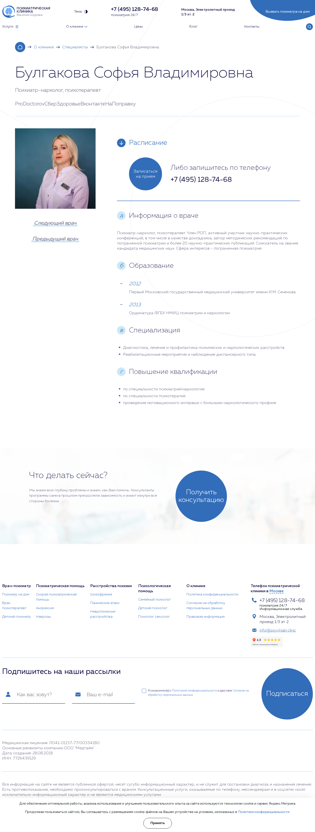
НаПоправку (120, 104)
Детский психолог (152, 608)
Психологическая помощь (154, 588)
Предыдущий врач (55, 238)
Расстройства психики (111, 586)
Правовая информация (205, 617)
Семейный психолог (154, 599)
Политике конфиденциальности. (264, 812)
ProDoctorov (30, 104)
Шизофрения (101, 594)
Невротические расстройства (102, 614)
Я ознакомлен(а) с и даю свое (198, 692)
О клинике (44, 47)
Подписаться (287, 693)
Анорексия (45, 608)
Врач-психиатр (16, 586)
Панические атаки (104, 603)
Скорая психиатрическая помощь (56, 597)
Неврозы (43, 617)
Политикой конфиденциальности (194, 690)
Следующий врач (55, 223)
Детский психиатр (16, 617)
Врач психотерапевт (14, 605)
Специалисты (75, 47)
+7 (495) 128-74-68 (201, 179)
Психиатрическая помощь (60, 586)
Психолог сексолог (154, 617)
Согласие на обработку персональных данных (205, 605)
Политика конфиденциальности (212, 594)
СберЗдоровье (62, 104)
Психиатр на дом (15, 594)
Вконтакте (92, 104)
